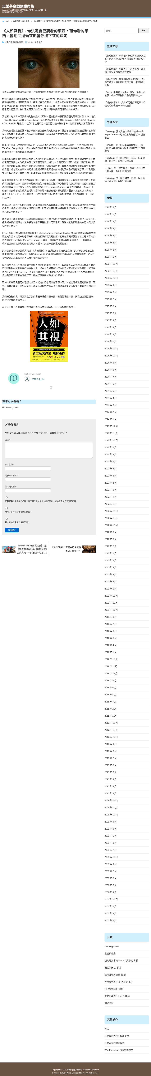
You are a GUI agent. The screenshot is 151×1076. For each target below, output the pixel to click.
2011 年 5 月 (110, 687)
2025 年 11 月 (111, 271)
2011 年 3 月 (110, 701)
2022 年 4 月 (111, 567)
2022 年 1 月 (111, 588)
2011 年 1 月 (110, 716)
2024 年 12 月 (111, 348)
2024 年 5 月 (111, 391)
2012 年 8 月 (111, 617)
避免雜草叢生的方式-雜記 (117, 996)
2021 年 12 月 (111, 595)
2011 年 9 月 (110, 680)
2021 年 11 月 (111, 603)
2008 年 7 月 (111, 871)
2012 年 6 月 (111, 631)
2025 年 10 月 (111, 278)
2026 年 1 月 (111, 257)
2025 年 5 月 (111, 313)
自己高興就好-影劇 (114, 989)
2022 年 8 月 (111, 539)
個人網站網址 (11, 486)
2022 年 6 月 (111, 553)
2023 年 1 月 (111, 504)
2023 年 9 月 (111, 447)
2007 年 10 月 (111, 899)
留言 (7, 440)
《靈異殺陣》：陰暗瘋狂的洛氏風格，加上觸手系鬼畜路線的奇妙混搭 (125, 70)
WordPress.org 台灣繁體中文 (119, 1050)
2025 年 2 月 (111, 334)
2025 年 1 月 (111, 341)
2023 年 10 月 (111, 440)
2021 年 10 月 (111, 610)
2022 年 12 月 (111, 511)
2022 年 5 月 (111, 560)
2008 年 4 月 (111, 892)
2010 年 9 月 (111, 744)
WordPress (66, 1073)
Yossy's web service (91, 1073)
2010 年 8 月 (111, 751)
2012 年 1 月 (111, 652)
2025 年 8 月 (111, 292)
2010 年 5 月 (111, 772)
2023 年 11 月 (111, 433)
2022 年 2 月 (111, 581)
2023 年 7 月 (111, 461)
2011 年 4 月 (110, 694)
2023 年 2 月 (111, 497)
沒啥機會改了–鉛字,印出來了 (119, 982)
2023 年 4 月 (111, 483)
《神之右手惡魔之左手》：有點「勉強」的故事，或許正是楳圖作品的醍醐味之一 (125, 94)
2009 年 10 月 (111, 814)
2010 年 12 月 (111, 723)
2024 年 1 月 (111, 419)
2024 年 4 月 (111, 398)
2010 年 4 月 (111, 779)
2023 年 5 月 (111, 475)
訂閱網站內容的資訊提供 (117, 1036)
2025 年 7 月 (111, 299)
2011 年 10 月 (111, 673)
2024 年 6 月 (111, 384)
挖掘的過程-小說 (113, 967)
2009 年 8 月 (111, 829)
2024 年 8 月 (111, 370)
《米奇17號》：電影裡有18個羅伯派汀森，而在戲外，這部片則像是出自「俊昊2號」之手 (125, 82)
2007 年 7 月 (111, 920)
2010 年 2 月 (111, 793)
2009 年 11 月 (111, 807)
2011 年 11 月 (111, 666)
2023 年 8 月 (111, 454)
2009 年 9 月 (111, 821)
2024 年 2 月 (111, 412)
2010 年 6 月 (111, 765)
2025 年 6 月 (111, 306)
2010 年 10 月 (111, 737)
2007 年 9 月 (111, 906)
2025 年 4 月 (111, 320)
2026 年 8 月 (111, 207)
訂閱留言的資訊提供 (114, 1043)
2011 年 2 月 (110, 708)
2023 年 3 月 (111, 490)
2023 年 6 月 (111, 468)
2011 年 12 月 (111, 659)
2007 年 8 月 (111, 913)
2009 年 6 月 (111, 836)
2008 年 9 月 (111, 864)
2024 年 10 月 (111, 355)
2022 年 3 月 (111, 574)
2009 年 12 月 (111, 800)
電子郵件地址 (11, 475)
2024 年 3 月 (111, 405)
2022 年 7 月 (111, 546)
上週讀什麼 (110, 953)
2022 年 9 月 (111, 532)
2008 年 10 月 (111, 857)
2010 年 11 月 (111, 730)
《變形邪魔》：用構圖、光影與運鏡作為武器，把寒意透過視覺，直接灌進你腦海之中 (125, 58)
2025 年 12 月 (111, 264)
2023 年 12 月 (111, 426)
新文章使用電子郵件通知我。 (17, 522)
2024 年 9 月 (111, 362)
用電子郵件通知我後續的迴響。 (18, 512)
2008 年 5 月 (111, 885)
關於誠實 (109, 1003)
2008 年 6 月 (111, 878)
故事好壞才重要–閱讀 (115, 974)
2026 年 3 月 (111, 242)
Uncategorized (112, 946)
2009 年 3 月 (111, 843)
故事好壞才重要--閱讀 (14, 42)
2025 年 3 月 (111, 327)
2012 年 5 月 (111, 638)
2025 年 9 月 (111, 285)
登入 (107, 1029)
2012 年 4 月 (111, 645)
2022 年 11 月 (111, 518)
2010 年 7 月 (111, 758)
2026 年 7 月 (111, 214)
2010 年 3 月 (111, 786)
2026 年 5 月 (111, 228)
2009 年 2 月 (111, 850)
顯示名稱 (9, 464)
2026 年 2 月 (111, 249)
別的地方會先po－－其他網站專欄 (121, 960)
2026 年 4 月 (111, 235)
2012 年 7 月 (111, 624)
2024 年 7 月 (111, 377)
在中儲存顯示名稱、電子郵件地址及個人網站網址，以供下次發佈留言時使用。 (41, 501)
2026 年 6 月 (111, 221)
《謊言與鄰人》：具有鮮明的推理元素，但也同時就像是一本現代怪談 (125, 104)
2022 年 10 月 (111, 525)
